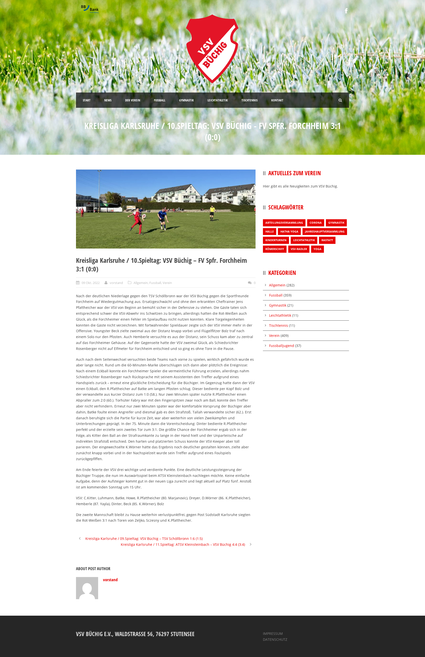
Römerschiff (274, 249)
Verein (167, 283)
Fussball (155, 283)
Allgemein (141, 283)
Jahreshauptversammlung (325, 231)
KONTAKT (277, 100)
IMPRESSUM (273, 633)
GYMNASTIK (186, 100)
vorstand (116, 283)
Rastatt (327, 240)
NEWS (107, 100)
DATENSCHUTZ (275, 639)
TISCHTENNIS (250, 100)
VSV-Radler (299, 249)
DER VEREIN (132, 100)
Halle (269, 231)
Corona (316, 222)
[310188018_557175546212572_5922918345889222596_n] (166, 209)
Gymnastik (336, 222)
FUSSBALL (159, 100)
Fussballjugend (281, 345)
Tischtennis (278, 325)
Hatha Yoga (289, 231)
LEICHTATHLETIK (218, 100)
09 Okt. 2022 (91, 283)
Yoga (317, 249)
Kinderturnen (276, 240)
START (87, 100)
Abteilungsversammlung (284, 222)
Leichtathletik (304, 240)
